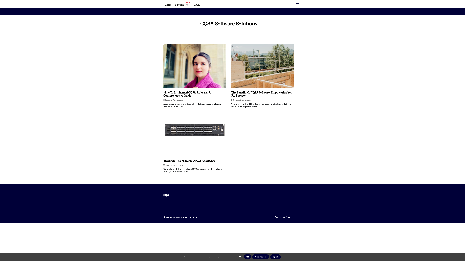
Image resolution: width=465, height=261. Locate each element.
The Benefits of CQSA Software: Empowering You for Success (261, 94)
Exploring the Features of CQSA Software (189, 160)
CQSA (197, 5)
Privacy (288, 217)
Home (168, 5)
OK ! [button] (247, 257)
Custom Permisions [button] (261, 257)
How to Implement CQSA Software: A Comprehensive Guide (187, 94)
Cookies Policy (237, 257)
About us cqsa (280, 217)
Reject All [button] (275, 257)
